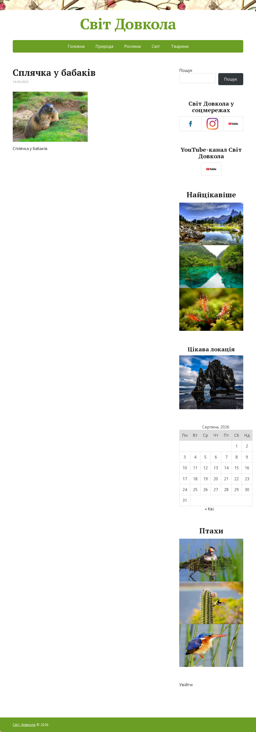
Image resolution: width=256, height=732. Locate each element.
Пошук (185, 70)
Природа (104, 46)
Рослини (132, 46)
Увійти (185, 684)
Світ (156, 46)
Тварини (179, 46)
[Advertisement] (90, 194)
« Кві (209, 509)
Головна (76, 46)
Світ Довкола (128, 24)
